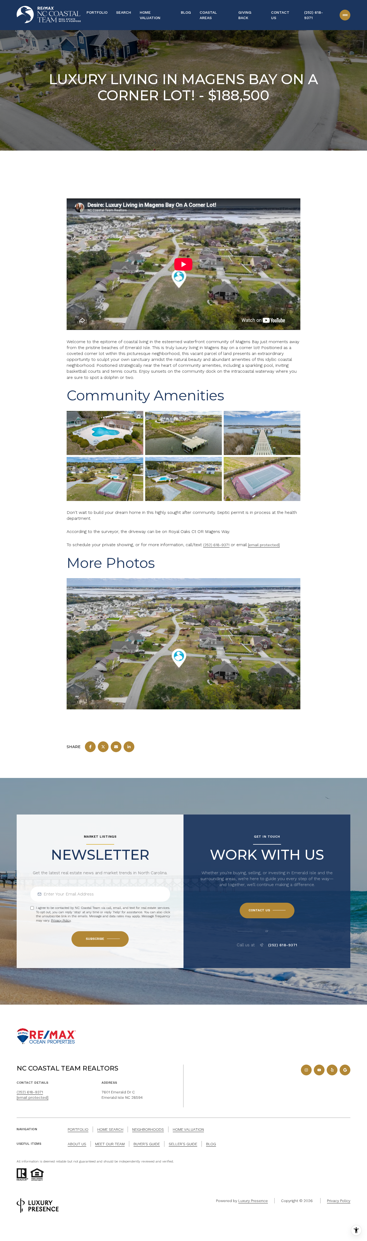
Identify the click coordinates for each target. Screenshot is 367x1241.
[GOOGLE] (345, 1070)
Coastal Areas (208, 15)
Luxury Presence (253, 1201)
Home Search (110, 1129)
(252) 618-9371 (313, 15)
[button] (267, 910)
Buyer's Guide (147, 1144)
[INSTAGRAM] (306, 1070)
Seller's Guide (183, 1144)
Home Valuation (150, 15)
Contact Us (280, 15)
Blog (186, 12)
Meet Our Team (110, 1144)
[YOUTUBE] (319, 1070)
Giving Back (244, 15)
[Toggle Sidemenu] (345, 15)
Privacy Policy (61, 920)
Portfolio (97, 12)
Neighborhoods (148, 1129)
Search (123, 12)
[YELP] (332, 1070)
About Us (77, 1144)
